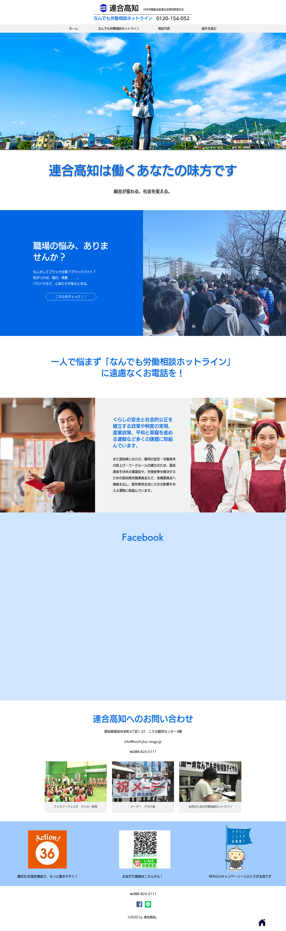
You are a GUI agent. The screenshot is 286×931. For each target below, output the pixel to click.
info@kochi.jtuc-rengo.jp (143, 741)
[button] (76, 787)
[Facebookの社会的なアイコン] (139, 904)
